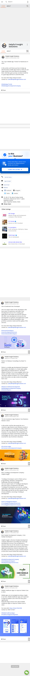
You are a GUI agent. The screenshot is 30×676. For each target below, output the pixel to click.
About (9, 6)
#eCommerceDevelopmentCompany (11, 448)
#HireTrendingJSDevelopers (9, 501)
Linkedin (16, 193)
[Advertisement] (15, 24)
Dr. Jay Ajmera (12, 227)
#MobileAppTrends (6, 84)
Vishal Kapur (11, 235)
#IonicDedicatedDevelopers (9, 334)
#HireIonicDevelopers (7, 330)
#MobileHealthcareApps (8, 613)
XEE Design (11, 213)
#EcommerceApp (6, 446)
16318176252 (8, 177)
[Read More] (29, 352)
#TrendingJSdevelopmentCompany (11, 505)
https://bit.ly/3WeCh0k (15, 608)
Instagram (17, 190)
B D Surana (11, 221)
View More (15, 666)
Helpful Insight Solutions (12, 56)
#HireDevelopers (6, 390)
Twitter (8, 193)
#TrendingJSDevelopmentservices (10, 503)
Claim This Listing (14, 169)
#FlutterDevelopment (14, 386)
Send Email (6, 185)
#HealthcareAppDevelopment (9, 614)
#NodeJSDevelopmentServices (9, 562)
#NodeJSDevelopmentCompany (10, 559)
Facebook (8, 190)
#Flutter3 (4, 386)
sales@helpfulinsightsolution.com (17, 79)
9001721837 (7, 181)
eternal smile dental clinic (15, 242)
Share (4, 90)
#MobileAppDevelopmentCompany (11, 86)
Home (3, 6)
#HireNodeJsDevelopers (8, 561)
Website (6, 187)
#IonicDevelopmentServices (9, 332)
